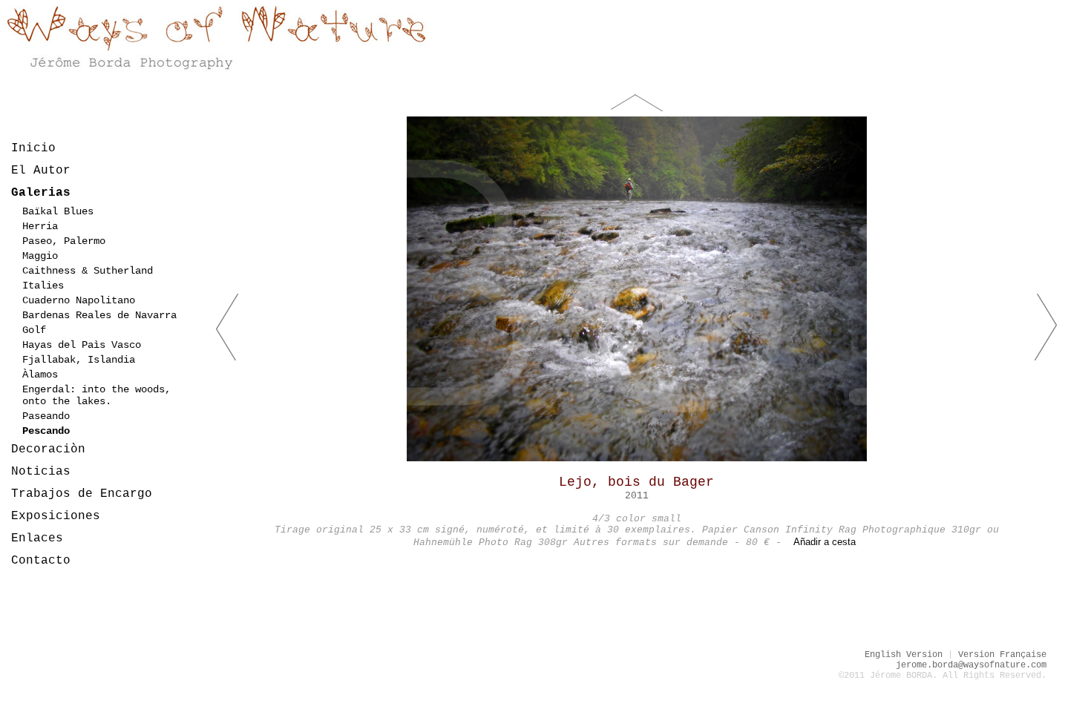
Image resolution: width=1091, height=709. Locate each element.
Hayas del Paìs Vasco (81, 345)
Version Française (1002, 655)
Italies (43, 285)
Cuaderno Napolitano (78, 300)
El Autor (41, 170)
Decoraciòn (48, 449)
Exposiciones (55, 516)
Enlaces (37, 538)
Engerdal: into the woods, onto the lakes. (96, 395)
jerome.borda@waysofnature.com (971, 665)
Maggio (40, 256)
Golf (34, 330)
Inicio (33, 148)
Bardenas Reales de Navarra (99, 315)
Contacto (41, 560)
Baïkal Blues (58, 211)
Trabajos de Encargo (81, 494)
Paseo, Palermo (63, 241)
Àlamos (40, 374)
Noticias (41, 471)
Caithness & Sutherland (87, 271)
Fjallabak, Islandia (78, 360)
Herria (40, 226)
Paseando (46, 416)
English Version (904, 655)
